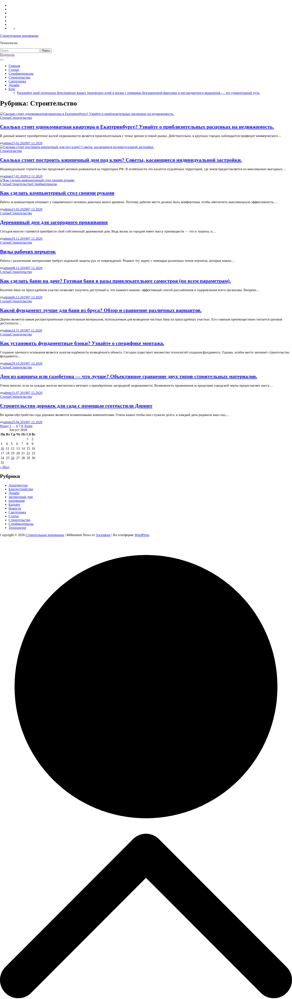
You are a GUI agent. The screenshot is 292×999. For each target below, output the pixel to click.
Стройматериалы (21, 73)
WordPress (141, 535)
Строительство (19, 77)
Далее (28, 426)
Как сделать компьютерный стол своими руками (57, 193)
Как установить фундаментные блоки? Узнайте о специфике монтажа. (82, 343)
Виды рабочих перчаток (28, 251)
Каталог (14, 504)
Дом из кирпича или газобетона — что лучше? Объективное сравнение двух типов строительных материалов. (128, 376)
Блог (12, 89)
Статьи (14, 70)
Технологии (17, 527)
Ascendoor (103, 535)
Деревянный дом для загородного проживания (54, 222)
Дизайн (14, 85)
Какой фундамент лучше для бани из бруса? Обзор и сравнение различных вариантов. (101, 310)
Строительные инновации (19, 35)
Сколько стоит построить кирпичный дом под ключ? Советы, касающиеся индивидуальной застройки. (121, 160)
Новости (15, 508)
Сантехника (17, 81)
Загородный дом (21, 497)
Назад (4, 426)
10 (2, 448)
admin (7, 143)
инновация (17, 500)
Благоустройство (21, 489)
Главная (14, 66)
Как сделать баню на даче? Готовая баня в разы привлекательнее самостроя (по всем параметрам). (115, 281)
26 (12, 458)
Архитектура (18, 485)
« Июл (4, 467)
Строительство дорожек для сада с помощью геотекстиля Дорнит (76, 406)
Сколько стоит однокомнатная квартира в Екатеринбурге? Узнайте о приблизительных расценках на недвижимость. (137, 127)
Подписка (7, 55)
